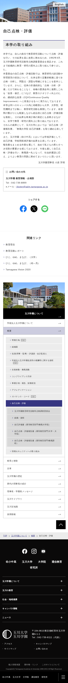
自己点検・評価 (19, 403)
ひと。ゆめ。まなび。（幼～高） (23, 263)
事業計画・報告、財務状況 (24, 383)
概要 (33, 536)
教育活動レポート (15, 251)
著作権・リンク (31, 665)
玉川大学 (17, 677)
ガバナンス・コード (21, 396)
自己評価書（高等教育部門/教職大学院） (32, 425)
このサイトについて (51, 665)
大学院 (26, 677)
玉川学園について (19, 536)
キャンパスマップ (44, 644)
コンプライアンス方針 (22, 376)
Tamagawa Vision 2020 (18, 269)
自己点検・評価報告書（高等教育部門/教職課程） (34, 442)
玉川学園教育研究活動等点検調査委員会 (32, 411)
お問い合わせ (42, 649)
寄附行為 (16, 340)
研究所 (45, 677)
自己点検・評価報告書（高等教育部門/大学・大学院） (35, 432)
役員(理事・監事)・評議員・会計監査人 (29, 354)
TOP (5, 536)
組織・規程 (19, 418)
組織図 (15, 347)
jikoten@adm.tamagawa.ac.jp (32, 186)
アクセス (8, 644)
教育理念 (10, 244)
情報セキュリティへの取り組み (26, 451)
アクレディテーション (22, 390)
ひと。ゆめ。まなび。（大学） (22, 257)
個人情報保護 (14, 665)
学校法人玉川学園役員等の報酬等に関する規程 (32, 360)
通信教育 (35, 677)
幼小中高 (6, 677)
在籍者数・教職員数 (21, 370)
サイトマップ (10, 649)
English (59, 4)
